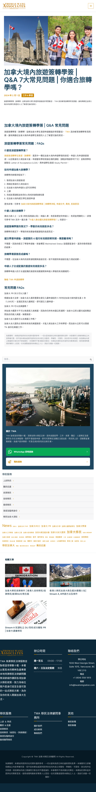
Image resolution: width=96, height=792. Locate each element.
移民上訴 (83, 541)
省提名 (76, 541)
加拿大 (15, 526)
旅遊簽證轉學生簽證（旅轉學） (18, 155)
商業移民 (21, 537)
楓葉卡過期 (45, 541)
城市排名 (40, 537)
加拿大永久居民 (58, 532)
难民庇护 (32, 546)
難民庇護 (41, 545)
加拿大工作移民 (7, 532)
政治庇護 (12, 541)
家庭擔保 (58, 537)
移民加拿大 (8, 545)
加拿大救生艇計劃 (42, 532)
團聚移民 (28, 537)
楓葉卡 (29, 541)
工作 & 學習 (28, 95)
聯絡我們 (38, 733)
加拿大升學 (56, 526)
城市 (34, 537)
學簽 (46, 537)
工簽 (64, 537)
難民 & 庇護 (5, 725)
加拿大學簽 (81, 526)
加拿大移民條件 (87, 532)
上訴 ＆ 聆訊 (5, 721)
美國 (17, 546)
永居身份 (52, 541)
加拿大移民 (74, 532)
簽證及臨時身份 (7, 736)
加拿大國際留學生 (68, 526)
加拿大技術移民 (28, 532)
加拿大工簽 (18, 532)
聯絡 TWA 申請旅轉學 (14, 279)
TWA (67, 131)
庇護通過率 (77, 537)
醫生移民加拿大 (24, 546)
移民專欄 (72, 725)
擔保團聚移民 (6, 739)
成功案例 (38, 729)
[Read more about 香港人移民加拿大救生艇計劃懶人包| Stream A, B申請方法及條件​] (70, 575)
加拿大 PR (46, 526)
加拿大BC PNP (23, 526)
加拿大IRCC (34, 526)
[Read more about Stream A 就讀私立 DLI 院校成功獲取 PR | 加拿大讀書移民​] (26, 612)
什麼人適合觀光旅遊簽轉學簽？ (44, 219)
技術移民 (85, 537)
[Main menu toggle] (91, 6)
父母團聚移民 (61, 541)
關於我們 (38, 726)
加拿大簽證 (6, 537)
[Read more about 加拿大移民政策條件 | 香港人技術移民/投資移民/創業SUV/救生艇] (26, 575)
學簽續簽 (51, 537)
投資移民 (5, 541)
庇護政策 (69, 537)
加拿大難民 (14, 537)
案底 (25, 541)
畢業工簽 (70, 541)
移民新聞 (72, 721)
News (7, 526)
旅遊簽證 (19, 541)
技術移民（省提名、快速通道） (14, 732)
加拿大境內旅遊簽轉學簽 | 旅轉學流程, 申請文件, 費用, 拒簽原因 (49, 204)
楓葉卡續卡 (37, 541)
